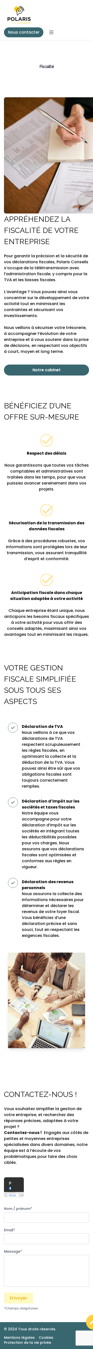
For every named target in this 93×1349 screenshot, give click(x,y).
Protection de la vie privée (27, 1342)
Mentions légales (19, 1337)
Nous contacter (23, 32)
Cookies (46, 1337)
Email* (9, 1230)
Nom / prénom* (18, 1208)
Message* (13, 1251)
